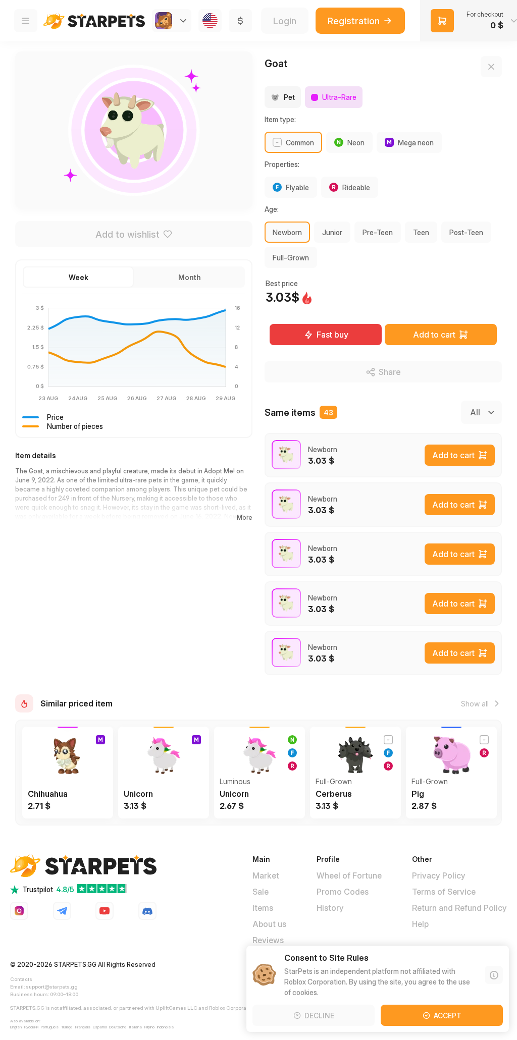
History (330, 908)
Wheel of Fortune (349, 875)
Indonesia (165, 1026)
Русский (31, 1026)
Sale (260, 892)
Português (50, 1026)
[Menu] (25, 20)
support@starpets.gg (52, 986)
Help (420, 924)
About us (269, 924)
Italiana (135, 1026)
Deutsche (118, 1026)
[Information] (494, 975)
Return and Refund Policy (459, 908)
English (16, 1026)
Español (100, 1026)
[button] (78, 277)
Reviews (268, 940)
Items (262, 908)
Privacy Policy (439, 875)
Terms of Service (444, 892)
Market (265, 875)
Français (82, 1026)
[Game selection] (171, 20)
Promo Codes (343, 892)
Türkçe (67, 1026)
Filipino (149, 1026)
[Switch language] (210, 20)
